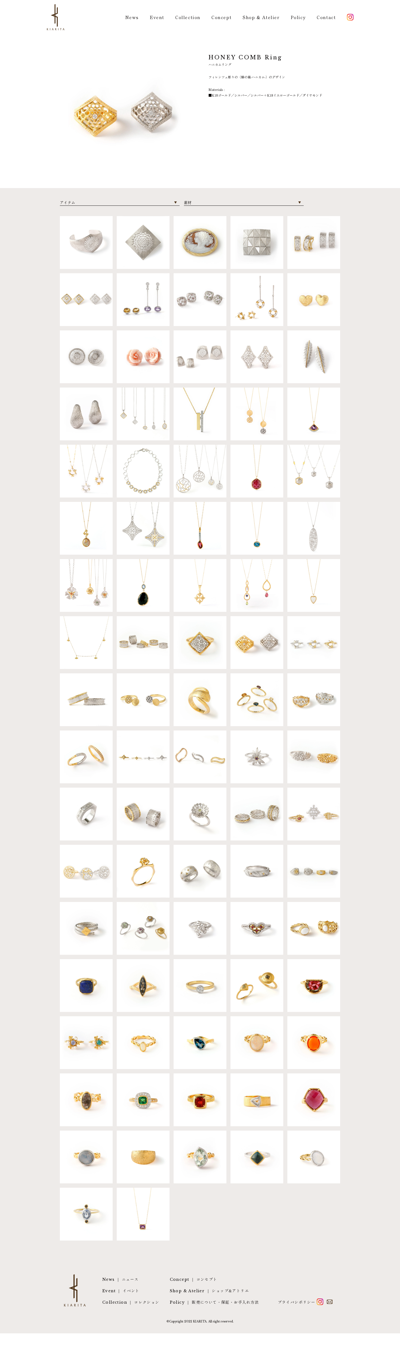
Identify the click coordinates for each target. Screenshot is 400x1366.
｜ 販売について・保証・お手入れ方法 (214, 1302)
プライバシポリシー (297, 1302)
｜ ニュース (120, 1279)
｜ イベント (121, 1291)
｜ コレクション (130, 1302)
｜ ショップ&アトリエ (209, 1291)
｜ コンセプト (193, 1279)
